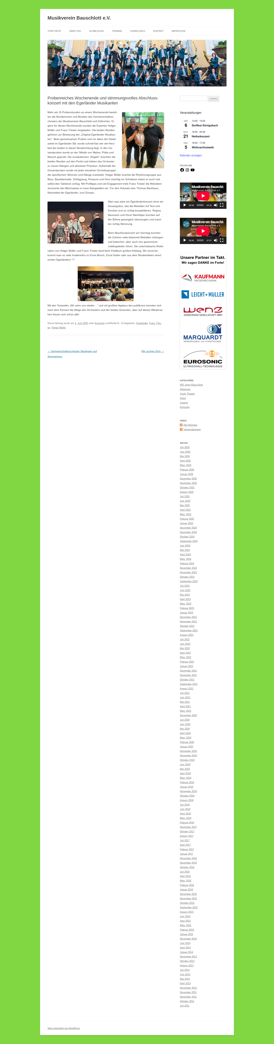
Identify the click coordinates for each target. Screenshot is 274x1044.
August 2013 (186, 965)
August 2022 (186, 635)
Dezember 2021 (188, 670)
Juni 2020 (185, 724)
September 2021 (189, 684)
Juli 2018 (185, 804)
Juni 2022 (185, 644)
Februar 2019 (187, 782)
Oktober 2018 (187, 795)
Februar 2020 (187, 742)
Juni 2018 (185, 809)
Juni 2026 (185, 451)
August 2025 (186, 492)
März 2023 (185, 603)
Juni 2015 (185, 916)
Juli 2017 (185, 840)
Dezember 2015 (188, 894)
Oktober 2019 (187, 760)
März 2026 (185, 465)
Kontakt (158, 31)
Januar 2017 (186, 853)
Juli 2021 (185, 693)
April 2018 (185, 813)
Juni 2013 (185, 974)
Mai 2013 (185, 979)
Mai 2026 (185, 456)
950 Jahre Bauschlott (191, 384)
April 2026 (185, 460)
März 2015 (185, 925)
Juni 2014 (185, 943)
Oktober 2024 (187, 536)
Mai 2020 (185, 728)
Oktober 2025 (187, 487)
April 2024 (185, 554)
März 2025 (185, 514)
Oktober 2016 (187, 867)
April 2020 (185, 733)
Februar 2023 (187, 608)
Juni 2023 (185, 590)
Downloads (137, 31)
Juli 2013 (185, 970)
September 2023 (189, 581)
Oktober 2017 (187, 831)
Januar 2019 (186, 786)
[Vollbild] (221, 205)
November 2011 (188, 996)
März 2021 (185, 711)
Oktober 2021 (187, 679)
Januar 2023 (186, 612)
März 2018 (185, 818)
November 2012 (188, 987)
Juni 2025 (185, 501)
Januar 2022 (186, 666)
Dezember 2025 (188, 478)
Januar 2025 (186, 523)
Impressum (178, 31)
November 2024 (188, 532)
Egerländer (142, 323)
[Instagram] (187, 171)
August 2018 (186, 800)
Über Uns (75, 31)
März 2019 (185, 778)
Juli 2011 (184, 1005)
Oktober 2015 (187, 903)
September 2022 (189, 630)
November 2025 (188, 483)
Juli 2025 (185, 496)
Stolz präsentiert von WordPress (64, 1028)
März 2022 (185, 657)
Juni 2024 (185, 545)
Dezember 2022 (188, 617)
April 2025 (185, 510)
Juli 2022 (185, 639)
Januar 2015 (186, 934)
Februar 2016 (187, 885)
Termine (117, 31)
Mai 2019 (185, 769)
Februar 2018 (187, 822)
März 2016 (185, 880)
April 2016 (185, 876)
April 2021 (185, 706)
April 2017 (185, 845)
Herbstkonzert (201, 136)
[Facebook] (182, 171)
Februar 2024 (187, 563)
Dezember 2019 (188, 751)
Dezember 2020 (188, 715)
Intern (183, 398)
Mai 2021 (185, 702)
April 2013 (185, 983)
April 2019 (185, 773)
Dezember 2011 (188, 992)
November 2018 (188, 791)
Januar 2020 (186, 746)
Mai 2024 (185, 550)
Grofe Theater (187, 393)
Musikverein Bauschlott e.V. (79, 18)
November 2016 (188, 862)
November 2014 (188, 938)
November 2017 (188, 827)
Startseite (54, 31)
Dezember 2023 (188, 568)
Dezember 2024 (188, 527)
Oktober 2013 (187, 961)
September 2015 (189, 907)
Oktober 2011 (187, 1001)
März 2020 (185, 737)
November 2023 (188, 572)
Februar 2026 (187, 469)
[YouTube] (192, 171)
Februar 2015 (187, 929)
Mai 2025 (185, 505)
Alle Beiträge (190, 425)
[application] (203, 196)
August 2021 (186, 688)
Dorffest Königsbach (205, 125)
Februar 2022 (187, 661)
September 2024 (189, 541)
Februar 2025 (187, 518)
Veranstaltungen (192, 429)
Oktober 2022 (187, 626)
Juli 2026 (185, 447)
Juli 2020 (185, 719)
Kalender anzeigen (191, 155)
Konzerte (100, 323)
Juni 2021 (185, 697)
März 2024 (185, 559)
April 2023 (185, 599)
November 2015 (188, 898)
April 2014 (185, 947)
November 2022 (188, 621)
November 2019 (188, 755)
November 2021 (188, 675)
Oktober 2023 (187, 577)
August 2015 (186, 912)
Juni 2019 (185, 764)
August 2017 (186, 836)
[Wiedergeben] (185, 205)
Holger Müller (59, 327)
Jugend (184, 402)
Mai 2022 (185, 648)
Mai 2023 (185, 594)
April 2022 (185, 652)
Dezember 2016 (188, 858)
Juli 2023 (185, 585)
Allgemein (185, 389)
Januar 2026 (186, 474)
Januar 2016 (186, 889)
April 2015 (185, 920)
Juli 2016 (185, 871)
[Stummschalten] (216, 205)
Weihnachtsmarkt (203, 147)
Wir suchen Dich (152, 351)
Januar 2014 (186, 952)
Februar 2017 (187, 849)
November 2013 (188, 956)
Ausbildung (96, 31)
